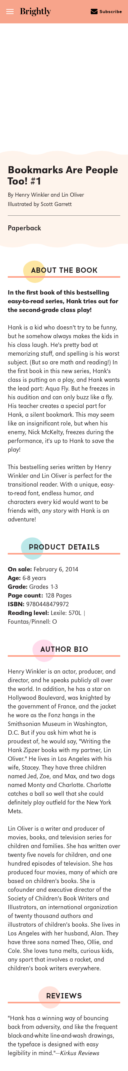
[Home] (37, 13)
